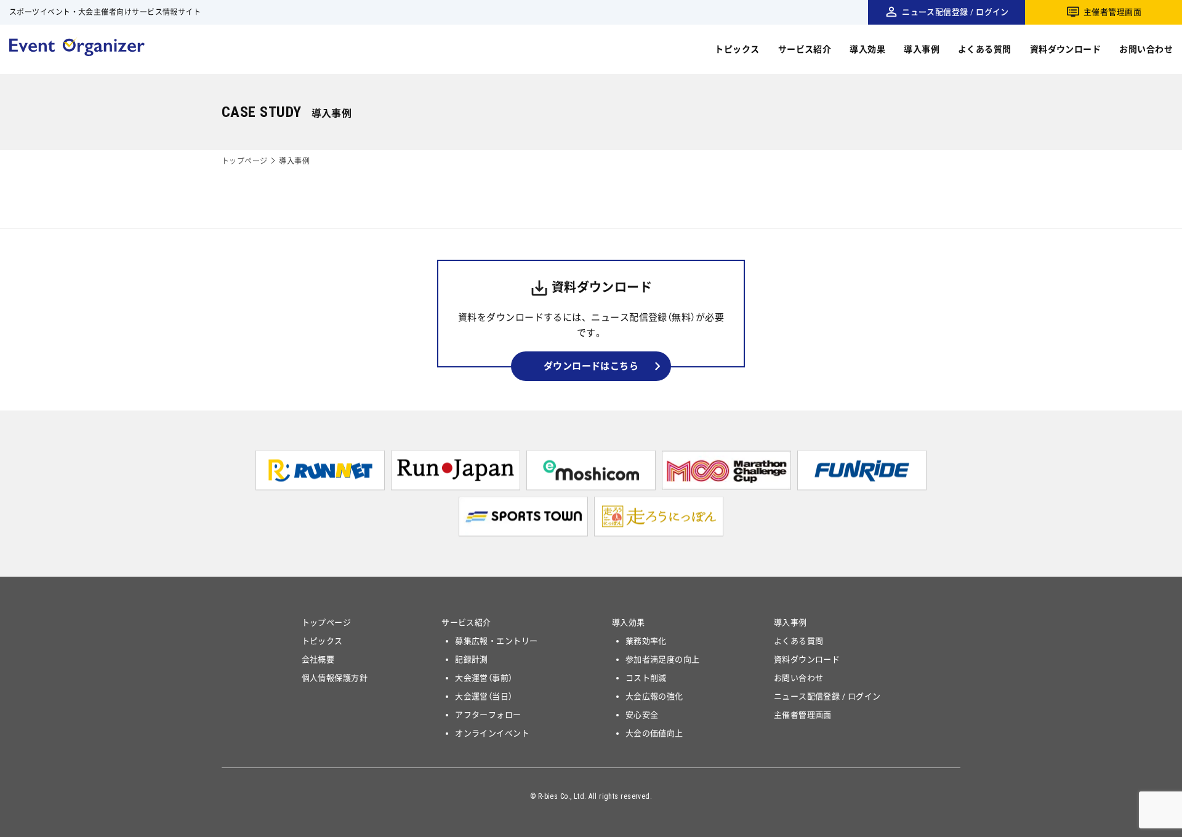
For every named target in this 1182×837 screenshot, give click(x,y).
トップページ (245, 161)
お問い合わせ (1146, 49)
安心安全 (642, 714)
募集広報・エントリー (496, 641)
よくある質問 (984, 49)
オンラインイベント (492, 733)
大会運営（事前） (484, 678)
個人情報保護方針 (335, 678)
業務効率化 (646, 641)
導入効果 (867, 49)
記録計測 (471, 659)
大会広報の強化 (654, 696)
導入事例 (921, 49)
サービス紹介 (805, 49)
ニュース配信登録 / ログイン (955, 12)
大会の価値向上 (654, 733)
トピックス (737, 49)
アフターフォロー (488, 714)
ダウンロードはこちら (591, 366)
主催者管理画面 (1112, 12)
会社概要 (318, 659)
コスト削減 (646, 678)
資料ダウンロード (1065, 49)
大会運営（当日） (484, 696)
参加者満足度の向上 (662, 659)
